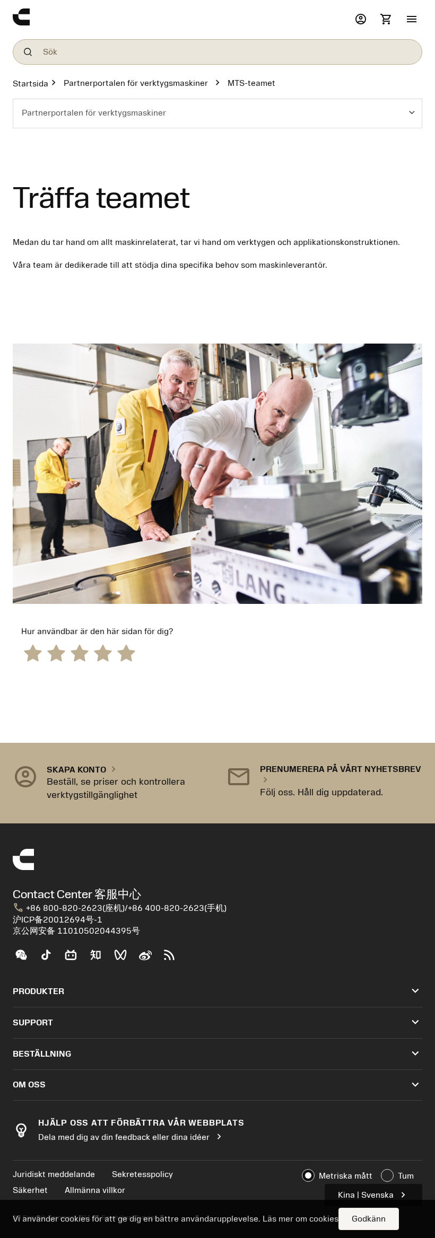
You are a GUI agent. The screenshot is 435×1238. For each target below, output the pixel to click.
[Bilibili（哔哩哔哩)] (75, 959)
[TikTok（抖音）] (50, 959)
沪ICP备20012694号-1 (57, 920)
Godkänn (369, 1219)
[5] (126, 652)
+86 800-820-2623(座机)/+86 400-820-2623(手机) (120, 908)
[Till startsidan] (181, 19)
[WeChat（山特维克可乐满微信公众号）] (25, 959)
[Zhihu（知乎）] (100, 959)
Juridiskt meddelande (54, 1174)
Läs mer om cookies (300, 1219)
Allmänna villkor (95, 1190)
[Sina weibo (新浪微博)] (149, 959)
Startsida (30, 83)
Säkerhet (30, 1190)
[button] (411, 19)
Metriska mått (345, 1176)
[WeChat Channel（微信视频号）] (124, 959)
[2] (56, 652)
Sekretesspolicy (142, 1174)
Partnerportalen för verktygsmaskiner (136, 83)
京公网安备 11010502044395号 (76, 931)
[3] (79, 652)
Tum (406, 1176)
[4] (103, 652)
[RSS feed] (173, 959)
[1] (33, 652)
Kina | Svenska (373, 1194)
